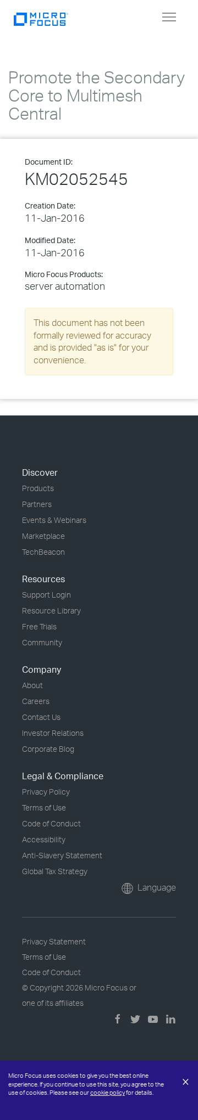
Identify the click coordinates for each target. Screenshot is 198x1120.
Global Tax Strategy (54, 871)
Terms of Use (44, 807)
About (32, 685)
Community (42, 642)
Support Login (46, 594)
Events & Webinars (54, 520)
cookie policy (107, 1092)
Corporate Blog (48, 748)
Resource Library (51, 610)
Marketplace (43, 536)
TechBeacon (43, 551)
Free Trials (39, 626)
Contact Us (41, 717)
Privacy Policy (46, 791)
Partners (37, 504)
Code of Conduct (51, 823)
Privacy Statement (54, 941)
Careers (36, 701)
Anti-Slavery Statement (62, 855)
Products (38, 488)
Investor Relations (53, 733)
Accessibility (43, 839)
